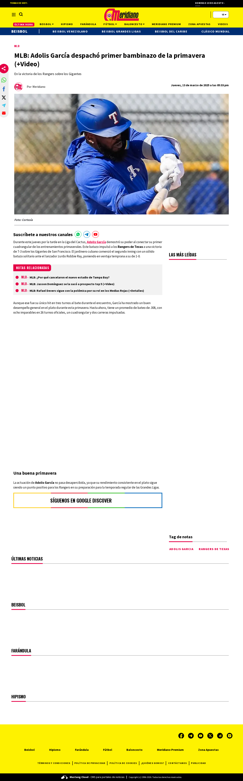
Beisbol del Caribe (171, 31)
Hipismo (55, 750)
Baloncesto (134, 750)
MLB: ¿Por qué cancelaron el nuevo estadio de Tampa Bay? (70, 277)
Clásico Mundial (215, 31)
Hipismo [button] (67, 24)
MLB (17, 46)
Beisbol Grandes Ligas (121, 31)
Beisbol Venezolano (70, 31)
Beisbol (19, 31)
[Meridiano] (121, 15)
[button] (3, 79)
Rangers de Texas (214, 549)
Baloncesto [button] (133, 24)
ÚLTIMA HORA (23, 24)
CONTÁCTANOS (177, 763)
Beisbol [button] (45, 24)
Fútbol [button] (109, 24)
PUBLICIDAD (198, 763)
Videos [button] (223, 24)
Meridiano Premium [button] (166, 24)
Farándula (82, 750)
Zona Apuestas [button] (199, 24)
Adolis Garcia (181, 549)
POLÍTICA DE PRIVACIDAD (89, 763)
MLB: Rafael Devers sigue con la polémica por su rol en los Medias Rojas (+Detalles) (87, 290)
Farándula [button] (88, 24)
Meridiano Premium (170, 750)
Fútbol (107, 750)
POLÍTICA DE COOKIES (123, 763)
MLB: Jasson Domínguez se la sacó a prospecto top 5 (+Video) (72, 284)
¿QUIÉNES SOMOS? (152, 763)
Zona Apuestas (208, 750)
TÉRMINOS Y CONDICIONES (53, 763)
